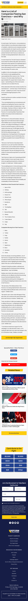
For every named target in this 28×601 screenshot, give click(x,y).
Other (20, 470)
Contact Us (14, 580)
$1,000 (20, 456)
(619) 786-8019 (14, 589)
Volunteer (14, 573)
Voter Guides (14, 552)
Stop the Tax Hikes (14, 538)
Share (13, 350)
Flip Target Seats (14, 543)
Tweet (13, 354)
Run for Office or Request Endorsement (14, 561)
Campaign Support (14, 559)
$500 (7, 461)
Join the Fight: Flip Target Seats (14, 337)
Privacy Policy (16, 513)
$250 (20, 461)
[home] (7, 3)
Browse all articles (14, 433)
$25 (7, 470)
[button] (25, 2)
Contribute (20, 2)
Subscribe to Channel (14, 364)
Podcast (14, 554)
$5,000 (7, 456)
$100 (8, 465)
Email (14, 358)
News (14, 557)
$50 (20, 465)
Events (14, 571)
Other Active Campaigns (14, 545)
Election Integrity (14, 541)
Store (14, 578)
